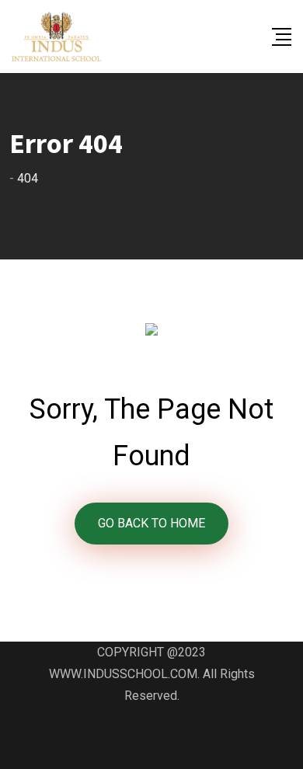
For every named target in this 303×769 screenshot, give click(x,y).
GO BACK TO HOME (151, 523)
